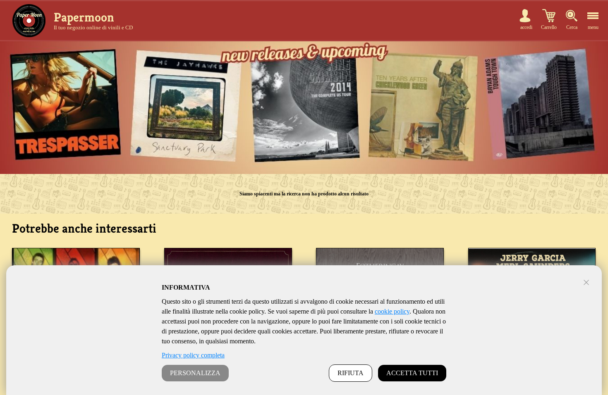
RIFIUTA (351, 372)
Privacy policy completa (193, 355)
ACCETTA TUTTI (412, 372)
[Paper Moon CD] (28, 20)
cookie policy (392, 311)
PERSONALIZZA (195, 372)
